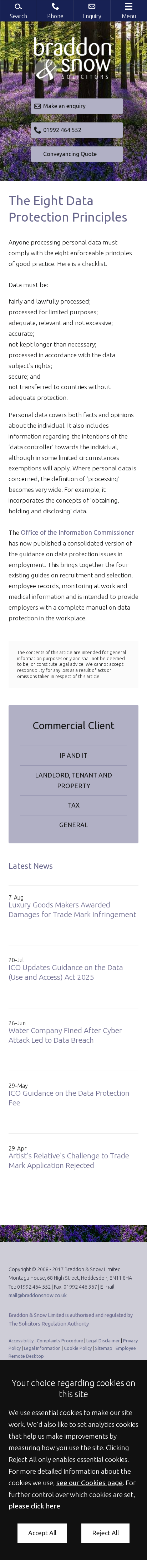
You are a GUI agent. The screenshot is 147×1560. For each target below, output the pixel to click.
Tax (74, 805)
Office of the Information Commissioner (77, 532)
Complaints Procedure (60, 1340)
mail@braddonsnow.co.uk (38, 1295)
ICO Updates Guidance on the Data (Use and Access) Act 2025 (66, 972)
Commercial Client (73, 725)
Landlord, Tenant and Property (73, 780)
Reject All (105, 1533)
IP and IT (73, 755)
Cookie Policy (78, 1348)
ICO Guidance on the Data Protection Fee (69, 1098)
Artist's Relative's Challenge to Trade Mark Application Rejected (69, 1160)
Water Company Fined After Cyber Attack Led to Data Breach (65, 1035)
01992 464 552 (62, 130)
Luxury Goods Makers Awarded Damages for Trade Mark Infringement (72, 910)
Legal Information (42, 1348)
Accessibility (21, 1340)
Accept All (42, 1533)
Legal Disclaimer (103, 1340)
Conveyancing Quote (70, 154)
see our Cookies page (89, 1483)
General (73, 825)
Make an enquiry (64, 106)
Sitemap (103, 1348)
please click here (34, 1506)
